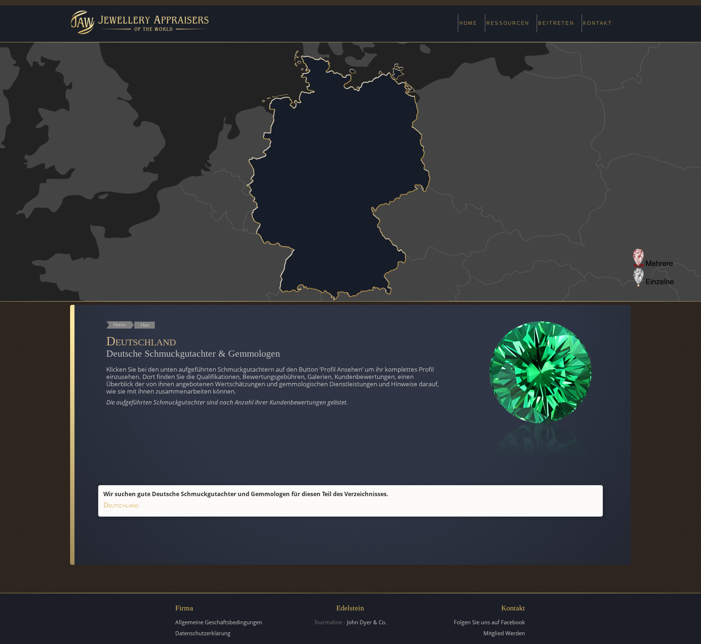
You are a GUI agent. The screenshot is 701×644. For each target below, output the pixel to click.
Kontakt (597, 23)
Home (468, 23)
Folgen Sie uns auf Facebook (489, 622)
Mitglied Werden (504, 633)
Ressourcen (507, 23)
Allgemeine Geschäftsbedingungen (218, 622)
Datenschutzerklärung (202, 633)
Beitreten (556, 23)
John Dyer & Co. (367, 622)
